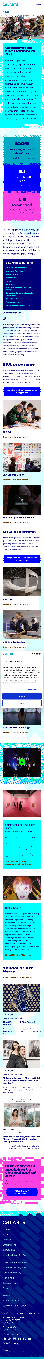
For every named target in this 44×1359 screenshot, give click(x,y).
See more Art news (16, 978)
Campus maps (10, 1283)
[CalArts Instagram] (4, 1339)
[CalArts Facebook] (19, 1339)
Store (6, 1288)
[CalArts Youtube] (30, 1339)
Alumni (9, 284)
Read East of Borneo (18, 955)
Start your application (22, 1192)
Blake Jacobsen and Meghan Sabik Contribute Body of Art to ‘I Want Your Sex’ (21, 1080)
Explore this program (14, 437)
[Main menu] (38, 5)
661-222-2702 (9, 1330)
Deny (22, 703)
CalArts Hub (9, 1250)
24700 (20, 1018)
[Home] (10, 4)
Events (9, 278)
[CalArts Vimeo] (24, 1339)
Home (7, 12)
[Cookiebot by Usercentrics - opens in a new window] (32, 654)
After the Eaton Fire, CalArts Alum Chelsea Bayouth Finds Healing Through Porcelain (21, 1139)
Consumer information (15, 1263)
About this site (11, 1301)
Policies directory (12, 1273)
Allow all (22, 696)
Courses (10, 299)
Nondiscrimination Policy (16, 1255)
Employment (9, 1245)
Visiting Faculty (14, 271)
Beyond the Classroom (18, 305)
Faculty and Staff (15, 268)
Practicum (11, 302)
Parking (7, 1296)
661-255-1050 (9, 1323)
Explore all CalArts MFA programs (22, 559)
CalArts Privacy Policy (14, 1306)
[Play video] (22, 762)
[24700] (6, 1343)
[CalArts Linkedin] (14, 1339)
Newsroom (8, 1240)
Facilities (11, 274)
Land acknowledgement (15, 1268)
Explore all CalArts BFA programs (22, 392)
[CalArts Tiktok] (9, 1339)
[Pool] (17, 1343)
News (8, 281)
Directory (8, 1230)
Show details (32, 689)
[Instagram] (4, 318)
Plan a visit (8, 1278)
